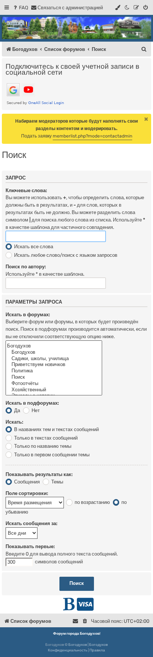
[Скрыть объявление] (146, 119)
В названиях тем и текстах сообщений (56, 429)
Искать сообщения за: (32, 523)
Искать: (14, 422)
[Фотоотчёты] (53, 384)
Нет (35, 410)
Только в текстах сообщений (45, 438)
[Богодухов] (76, 28)
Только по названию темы (42, 446)
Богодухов (77, 645)
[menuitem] (20, 7)
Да (16, 410)
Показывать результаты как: (39, 474)
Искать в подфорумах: (32, 403)
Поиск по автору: (26, 266)
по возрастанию (92, 502)
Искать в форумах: (28, 314)
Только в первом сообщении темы (51, 454)
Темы (56, 482)
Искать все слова (33, 246)
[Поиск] (53, 377)
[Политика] (53, 371)
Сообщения (26, 482)
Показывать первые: (30, 546)
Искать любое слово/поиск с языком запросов (65, 255)
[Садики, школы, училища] (53, 359)
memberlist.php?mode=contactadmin (92, 136)
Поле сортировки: (27, 493)
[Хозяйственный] (53, 390)
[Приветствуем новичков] (53, 365)
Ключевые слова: (26, 190)
